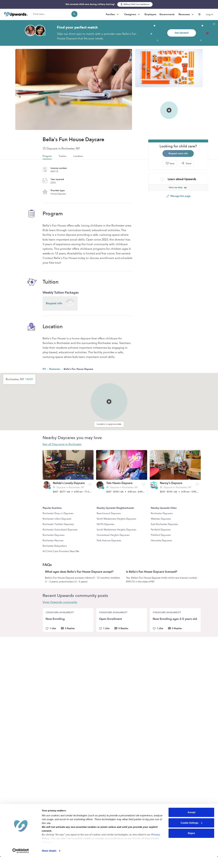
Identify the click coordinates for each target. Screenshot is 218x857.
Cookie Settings (189, 822)
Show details (49, 850)
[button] (109, 397)
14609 (29, 379)
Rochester (55, 369)
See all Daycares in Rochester (62, 444)
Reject (191, 833)
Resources (185, 14)
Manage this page (180, 196)
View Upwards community (60, 602)
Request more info (178, 153)
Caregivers (130, 14)
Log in (209, 14)
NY (45, 369)
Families (111, 14)
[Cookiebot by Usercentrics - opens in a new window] (21, 850)
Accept (191, 812)
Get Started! (182, 33)
